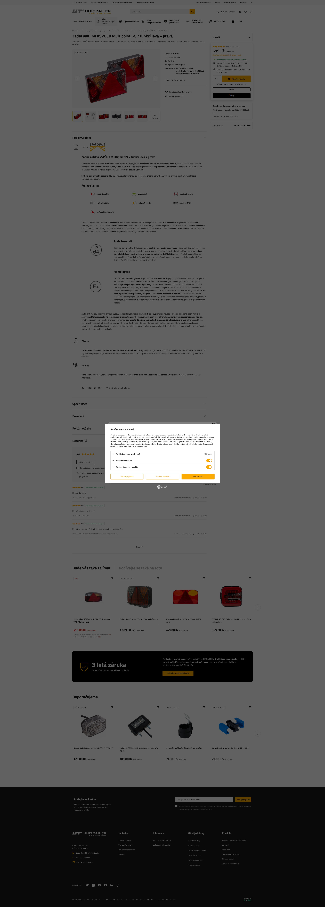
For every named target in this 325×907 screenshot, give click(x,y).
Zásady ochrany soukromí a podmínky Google (133, 442)
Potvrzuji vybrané (126, 476)
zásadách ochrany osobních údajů (148, 439)
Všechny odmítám (162, 476)
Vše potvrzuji (198, 476)
